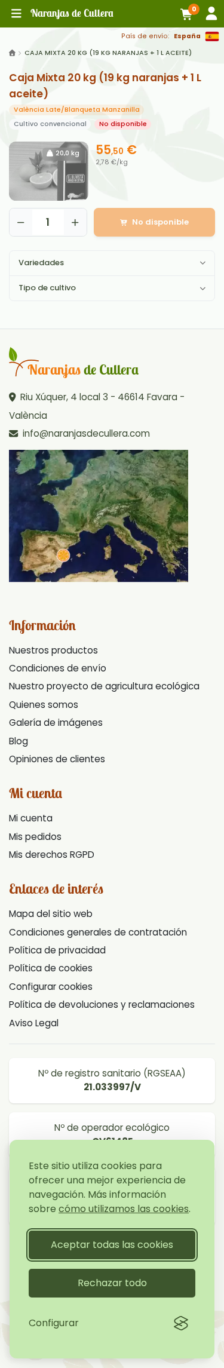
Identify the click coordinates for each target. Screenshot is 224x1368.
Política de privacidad (57, 950)
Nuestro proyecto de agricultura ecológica (104, 686)
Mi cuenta (31, 818)
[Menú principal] (16, 13)
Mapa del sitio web (51, 913)
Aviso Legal (34, 1023)
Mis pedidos (35, 836)
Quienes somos (43, 704)
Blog (18, 741)
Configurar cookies (51, 986)
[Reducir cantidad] (21, 222)
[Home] (12, 53)
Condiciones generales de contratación (98, 932)
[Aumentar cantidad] (75, 222)
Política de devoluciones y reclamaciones (102, 1004)
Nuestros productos (53, 650)
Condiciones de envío (57, 668)
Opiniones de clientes (57, 759)
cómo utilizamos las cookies (124, 1209)
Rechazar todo (112, 1283)
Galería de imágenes (56, 722)
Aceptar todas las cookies (112, 1245)
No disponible (160, 222)
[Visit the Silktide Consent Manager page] (181, 1323)
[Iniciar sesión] (211, 13)
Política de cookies (51, 968)
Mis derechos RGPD (51, 854)
